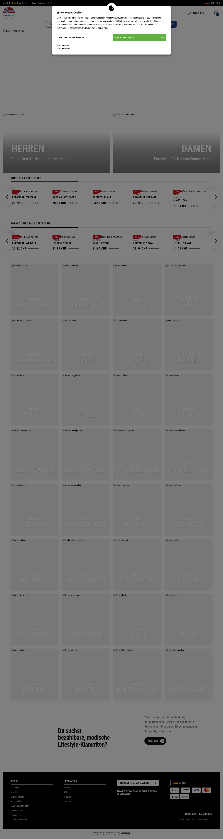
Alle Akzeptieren (124, 37)
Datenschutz (64, 48)
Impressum (64, 45)
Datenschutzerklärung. (114, 24)
